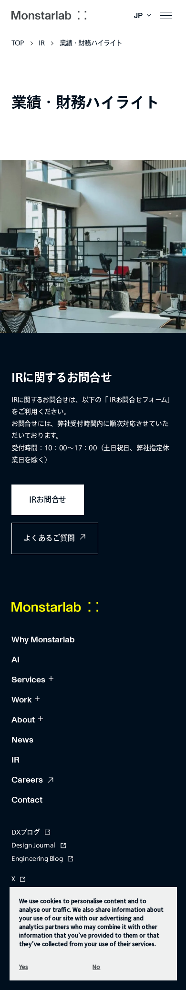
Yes (23, 966)
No (96, 966)
